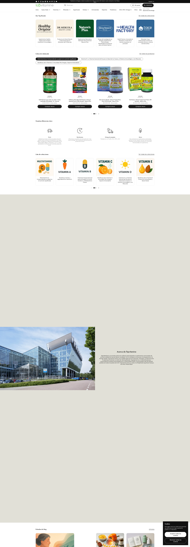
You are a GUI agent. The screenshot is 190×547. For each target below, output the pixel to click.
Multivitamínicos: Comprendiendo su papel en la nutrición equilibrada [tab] (57, 59)
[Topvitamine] (45, 5)
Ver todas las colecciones (146, 16)
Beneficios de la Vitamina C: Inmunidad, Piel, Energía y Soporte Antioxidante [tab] (58, 62)
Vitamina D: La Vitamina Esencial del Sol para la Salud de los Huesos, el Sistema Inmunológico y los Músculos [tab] (111, 59)
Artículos (151, 529)
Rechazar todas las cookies (175, 540)
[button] (148, 5)
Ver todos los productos (146, 54)
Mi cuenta (137, 5)
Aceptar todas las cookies (175, 534)
